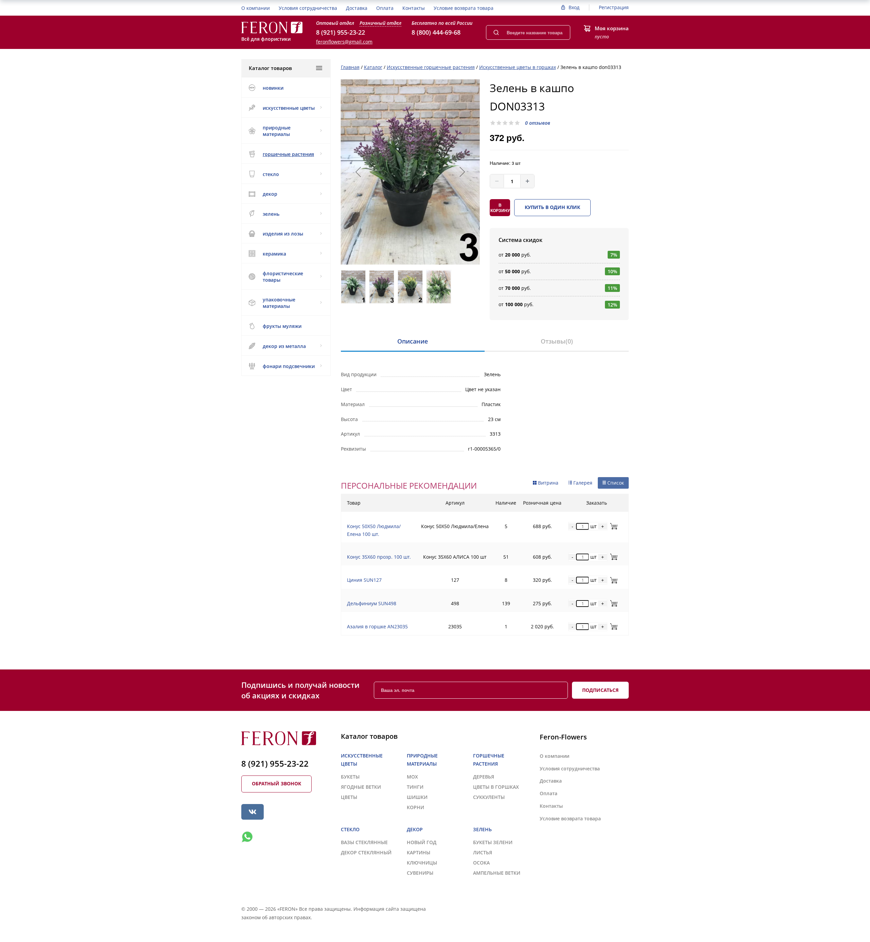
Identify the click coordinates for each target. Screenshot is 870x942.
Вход (574, 7)
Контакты (413, 8)
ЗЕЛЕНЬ (271, 214)
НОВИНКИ (273, 88)
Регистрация (614, 7)
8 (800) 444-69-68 (436, 32)
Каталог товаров (270, 68)
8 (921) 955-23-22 (340, 32)
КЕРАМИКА (274, 253)
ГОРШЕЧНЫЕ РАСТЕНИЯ (288, 154)
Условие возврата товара (463, 8)
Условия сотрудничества (308, 8)
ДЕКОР (270, 194)
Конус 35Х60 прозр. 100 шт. (379, 557)
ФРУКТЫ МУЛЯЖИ (282, 326)
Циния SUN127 (364, 580)
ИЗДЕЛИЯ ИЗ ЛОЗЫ (283, 233)
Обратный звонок (276, 783)
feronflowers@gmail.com (344, 41)
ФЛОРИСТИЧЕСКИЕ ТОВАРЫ (283, 276)
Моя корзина (612, 28)
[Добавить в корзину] (612, 526)
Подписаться (600, 690)
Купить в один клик (552, 207)
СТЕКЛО (271, 174)
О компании (255, 8)
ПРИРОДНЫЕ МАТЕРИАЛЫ (277, 130)
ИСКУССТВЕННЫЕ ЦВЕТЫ (289, 108)
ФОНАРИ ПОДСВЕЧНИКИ (289, 366)
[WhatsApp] (247, 837)
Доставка (356, 8)
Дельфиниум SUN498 (371, 603)
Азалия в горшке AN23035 (377, 626)
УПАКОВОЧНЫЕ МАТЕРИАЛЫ (279, 302)
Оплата (385, 8)
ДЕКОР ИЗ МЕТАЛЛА (284, 346)
